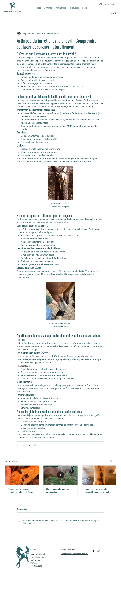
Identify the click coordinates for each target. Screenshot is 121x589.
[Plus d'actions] (102, 33)
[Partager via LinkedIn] (29, 445)
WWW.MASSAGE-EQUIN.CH (12, 12)
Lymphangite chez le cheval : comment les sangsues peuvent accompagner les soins (97, 491)
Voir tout (113, 461)
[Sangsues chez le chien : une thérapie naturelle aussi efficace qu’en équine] (22, 475)
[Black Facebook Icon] (93, 551)
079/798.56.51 (36, 566)
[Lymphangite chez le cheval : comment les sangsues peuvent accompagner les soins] (99, 475)
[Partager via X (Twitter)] (24, 445)
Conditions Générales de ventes (74, 553)
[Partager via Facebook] (18, 445)
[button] (61, 7)
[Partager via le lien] (35, 445)
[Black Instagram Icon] (98, 551)
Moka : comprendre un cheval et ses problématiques (60, 491)
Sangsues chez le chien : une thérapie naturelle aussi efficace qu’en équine (20, 491)
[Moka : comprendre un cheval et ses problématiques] (60, 475)
